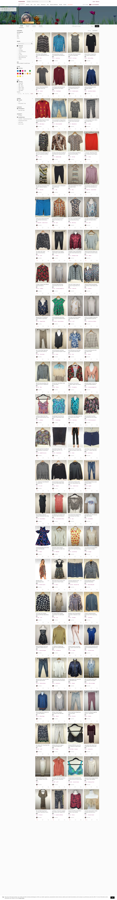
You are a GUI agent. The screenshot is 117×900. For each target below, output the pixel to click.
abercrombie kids (22, 57)
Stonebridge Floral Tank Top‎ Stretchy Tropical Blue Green (58, 416)
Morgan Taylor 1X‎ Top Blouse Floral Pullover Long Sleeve (42, 318)
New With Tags (21, 110)
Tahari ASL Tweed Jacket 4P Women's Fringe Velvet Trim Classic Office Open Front (74, 285)
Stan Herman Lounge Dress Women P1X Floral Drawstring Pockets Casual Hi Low (74, 548)
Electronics (43, 4)
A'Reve (19, 53)
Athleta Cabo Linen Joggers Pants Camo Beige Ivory (57, 746)
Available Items (21, 117)
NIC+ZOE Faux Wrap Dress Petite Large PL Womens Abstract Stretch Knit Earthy (42, 186)
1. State (20, 48)
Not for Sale (20, 124)
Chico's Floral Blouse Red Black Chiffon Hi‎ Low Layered (74, 811)
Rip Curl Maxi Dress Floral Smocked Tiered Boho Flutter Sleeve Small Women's (42, 811)
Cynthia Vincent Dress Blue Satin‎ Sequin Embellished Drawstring (91, 647)
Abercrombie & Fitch (22, 56)
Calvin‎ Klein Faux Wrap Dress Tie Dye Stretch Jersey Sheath (75, 416)
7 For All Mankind (22, 51)
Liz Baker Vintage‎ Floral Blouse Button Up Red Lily (42, 285)
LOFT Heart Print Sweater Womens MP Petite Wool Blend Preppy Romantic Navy (42, 614)
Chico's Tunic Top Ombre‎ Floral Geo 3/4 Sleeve (58, 384)
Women (27, 4)
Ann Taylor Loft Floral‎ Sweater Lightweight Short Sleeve (74, 318)
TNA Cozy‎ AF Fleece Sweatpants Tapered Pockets (58, 186)
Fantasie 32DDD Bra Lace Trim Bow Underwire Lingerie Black (74, 746)
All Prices (21, 81)
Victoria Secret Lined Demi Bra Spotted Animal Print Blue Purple (75, 778)
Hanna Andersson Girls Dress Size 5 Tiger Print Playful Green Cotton (58, 318)
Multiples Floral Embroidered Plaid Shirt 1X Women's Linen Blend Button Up (74, 614)
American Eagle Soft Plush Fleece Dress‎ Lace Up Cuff (57, 285)
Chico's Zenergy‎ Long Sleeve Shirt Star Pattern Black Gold (58, 482)
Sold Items (20, 122)
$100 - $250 (21, 87)
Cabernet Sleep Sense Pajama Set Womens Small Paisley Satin (91, 285)
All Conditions (21, 108)
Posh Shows (70, 4)
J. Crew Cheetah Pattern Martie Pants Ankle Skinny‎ (91, 120)
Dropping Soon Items (22, 120)
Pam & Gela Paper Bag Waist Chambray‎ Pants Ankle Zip (42, 351)
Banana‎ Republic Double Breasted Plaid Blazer (90, 581)
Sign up (97, 1)
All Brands (20, 45)
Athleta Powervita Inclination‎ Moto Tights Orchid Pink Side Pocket (74, 647)
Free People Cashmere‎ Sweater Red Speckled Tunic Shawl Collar (58, 87)
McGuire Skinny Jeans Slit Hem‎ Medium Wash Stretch (42, 680)
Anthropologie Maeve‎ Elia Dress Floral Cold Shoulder (42, 548)
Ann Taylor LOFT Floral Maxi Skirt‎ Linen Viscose (42, 746)
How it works (85, 4)
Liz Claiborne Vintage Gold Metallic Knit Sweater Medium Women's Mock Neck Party (58, 647)
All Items (20, 100)
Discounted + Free (22, 103)
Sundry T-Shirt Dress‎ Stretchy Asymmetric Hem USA (42, 87)
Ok (112, 897)
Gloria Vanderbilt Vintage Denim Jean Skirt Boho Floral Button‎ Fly (59, 120)
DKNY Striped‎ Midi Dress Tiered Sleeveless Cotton (74, 186)
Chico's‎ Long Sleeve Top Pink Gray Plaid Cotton (90, 351)
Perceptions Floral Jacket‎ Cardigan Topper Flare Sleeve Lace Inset (74, 384)
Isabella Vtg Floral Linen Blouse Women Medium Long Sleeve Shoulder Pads (42, 449)
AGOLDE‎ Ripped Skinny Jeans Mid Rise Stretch (91, 482)
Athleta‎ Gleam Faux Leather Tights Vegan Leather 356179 (58, 252)
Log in (94, 1)
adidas (19, 59)
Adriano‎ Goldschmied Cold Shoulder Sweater (90, 87)
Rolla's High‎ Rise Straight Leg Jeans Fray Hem (74, 713)
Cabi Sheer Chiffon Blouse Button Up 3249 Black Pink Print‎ (42, 55)
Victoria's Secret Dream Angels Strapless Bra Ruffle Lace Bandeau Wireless (91, 811)
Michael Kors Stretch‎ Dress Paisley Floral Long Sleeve (73, 120)
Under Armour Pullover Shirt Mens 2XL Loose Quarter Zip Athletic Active (74, 482)
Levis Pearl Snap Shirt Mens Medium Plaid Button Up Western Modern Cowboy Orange (59, 219)
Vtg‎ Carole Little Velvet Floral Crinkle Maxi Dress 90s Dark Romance (91, 746)
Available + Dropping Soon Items (25, 118)
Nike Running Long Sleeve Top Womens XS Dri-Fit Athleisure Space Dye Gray (42, 384)
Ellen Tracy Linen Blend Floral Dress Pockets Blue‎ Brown (74, 219)
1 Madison (20, 47)
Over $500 (21, 90)
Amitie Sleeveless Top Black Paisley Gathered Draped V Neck (59, 351)
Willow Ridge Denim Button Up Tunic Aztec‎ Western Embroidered (42, 713)
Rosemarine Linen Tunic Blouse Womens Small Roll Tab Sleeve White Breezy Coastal (58, 680)
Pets (48, 4)
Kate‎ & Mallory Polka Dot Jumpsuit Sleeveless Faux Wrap (42, 515)
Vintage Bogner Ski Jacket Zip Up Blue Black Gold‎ (74, 680)
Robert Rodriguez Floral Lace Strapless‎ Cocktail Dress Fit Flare (42, 647)
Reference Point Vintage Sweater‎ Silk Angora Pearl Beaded (91, 778)
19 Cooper (20, 50)
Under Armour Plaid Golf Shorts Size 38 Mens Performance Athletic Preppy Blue (42, 219)
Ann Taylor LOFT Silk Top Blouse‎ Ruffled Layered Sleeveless (58, 778)
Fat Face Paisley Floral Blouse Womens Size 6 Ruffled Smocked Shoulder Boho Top (74, 153)
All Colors (20, 68)
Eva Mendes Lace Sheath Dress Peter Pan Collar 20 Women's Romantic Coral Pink (58, 515)
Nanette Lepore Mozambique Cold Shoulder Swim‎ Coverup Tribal (41, 581)
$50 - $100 (21, 86)
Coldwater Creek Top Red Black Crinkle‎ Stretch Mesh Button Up (74, 252)
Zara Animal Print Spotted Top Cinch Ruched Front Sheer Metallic (74, 515)
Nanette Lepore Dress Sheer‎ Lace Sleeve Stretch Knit (74, 87)
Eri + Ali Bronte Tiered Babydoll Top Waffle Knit (42, 482)
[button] (29, 1)
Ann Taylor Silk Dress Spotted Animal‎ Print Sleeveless (74, 55)
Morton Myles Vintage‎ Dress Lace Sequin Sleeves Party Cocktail (90, 55)
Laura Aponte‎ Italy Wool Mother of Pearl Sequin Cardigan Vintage (91, 548)
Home (38, 4)
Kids (35, 4)
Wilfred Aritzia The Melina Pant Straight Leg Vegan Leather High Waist (75, 449)
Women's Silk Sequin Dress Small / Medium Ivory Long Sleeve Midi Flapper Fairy (41, 778)
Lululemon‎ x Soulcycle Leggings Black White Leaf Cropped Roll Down (58, 811)
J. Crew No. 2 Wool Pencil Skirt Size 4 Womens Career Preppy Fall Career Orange (91, 153)
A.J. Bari (20, 54)
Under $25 (21, 83)
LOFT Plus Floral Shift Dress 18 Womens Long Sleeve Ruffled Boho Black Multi (42, 153)
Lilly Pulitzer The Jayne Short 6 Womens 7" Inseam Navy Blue (91, 449)
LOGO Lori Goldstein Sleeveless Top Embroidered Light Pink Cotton (91, 318)
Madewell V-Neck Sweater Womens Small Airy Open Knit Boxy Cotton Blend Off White (58, 548)
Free (19, 101)
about (92, 26)
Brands (60, 4)
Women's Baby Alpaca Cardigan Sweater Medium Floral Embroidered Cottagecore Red (42, 120)
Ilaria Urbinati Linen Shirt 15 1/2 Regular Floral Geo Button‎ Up (91, 186)
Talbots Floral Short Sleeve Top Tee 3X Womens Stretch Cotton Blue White (91, 252)
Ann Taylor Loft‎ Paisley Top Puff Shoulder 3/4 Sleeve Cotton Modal (91, 219)
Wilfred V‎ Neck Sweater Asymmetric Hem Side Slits (57, 713)
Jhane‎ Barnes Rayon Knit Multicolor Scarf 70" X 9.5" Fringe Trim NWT (57, 449)
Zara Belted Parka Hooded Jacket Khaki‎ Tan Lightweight (58, 614)
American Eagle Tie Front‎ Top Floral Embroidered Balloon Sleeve (91, 384)
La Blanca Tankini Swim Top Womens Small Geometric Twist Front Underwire (42, 416)
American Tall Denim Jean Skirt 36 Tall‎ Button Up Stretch (73, 581)
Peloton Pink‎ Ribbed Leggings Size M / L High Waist (91, 713)
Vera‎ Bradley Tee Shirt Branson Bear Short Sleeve (91, 515)
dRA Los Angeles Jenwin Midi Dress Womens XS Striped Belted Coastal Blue (91, 680)
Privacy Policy (21, 898)
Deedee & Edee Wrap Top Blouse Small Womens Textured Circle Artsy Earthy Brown (59, 153)
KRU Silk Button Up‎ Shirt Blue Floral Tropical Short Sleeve (74, 351)
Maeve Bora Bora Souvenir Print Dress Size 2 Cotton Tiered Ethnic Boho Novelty (58, 581)
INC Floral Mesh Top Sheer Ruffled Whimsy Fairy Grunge (91, 416)
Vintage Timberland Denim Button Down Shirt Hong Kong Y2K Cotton (91, 614)
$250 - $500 (21, 89)
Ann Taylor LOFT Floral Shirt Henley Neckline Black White (40, 252)
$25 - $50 (21, 84)
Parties (64, 4)
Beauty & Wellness (54, 4)
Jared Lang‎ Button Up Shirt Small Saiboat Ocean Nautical (58, 55)
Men (31, 4)
